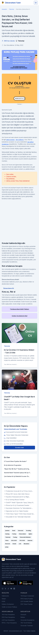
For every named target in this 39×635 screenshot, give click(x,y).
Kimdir (14, 543)
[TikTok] (8, 588)
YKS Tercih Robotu (26, 623)
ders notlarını (20, 139)
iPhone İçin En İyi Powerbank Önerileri (17, 505)
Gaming (7, 534)
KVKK (3, 601)
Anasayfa (4, 9)
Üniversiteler (22, 534)
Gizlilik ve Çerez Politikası (9, 607)
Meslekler (26, 543)
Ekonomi (7, 543)
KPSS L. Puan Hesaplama (9, 623)
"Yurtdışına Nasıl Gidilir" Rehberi (19, 309)
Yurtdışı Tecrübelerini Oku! (19, 316)
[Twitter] (5, 588)
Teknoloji (11, 9)
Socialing (28, 530)
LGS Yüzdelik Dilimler (27, 601)
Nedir (13, 530)
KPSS (6, 547)
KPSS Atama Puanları (27, 598)
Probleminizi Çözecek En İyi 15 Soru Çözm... (19, 491)
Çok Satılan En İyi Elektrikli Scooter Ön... (17, 476)
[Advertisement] (19, 221)
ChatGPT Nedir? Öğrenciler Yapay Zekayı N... (20, 502)
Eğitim (30, 534)
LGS (20, 543)
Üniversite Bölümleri (25, 537)
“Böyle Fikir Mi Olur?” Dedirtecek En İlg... (17, 469)
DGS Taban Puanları (26, 604)
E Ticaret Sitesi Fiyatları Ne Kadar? (15, 461)
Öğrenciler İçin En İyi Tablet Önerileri (17, 511)
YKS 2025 (22, 540)
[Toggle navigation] (36, 3)
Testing (15, 537)
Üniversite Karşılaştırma (27, 620)
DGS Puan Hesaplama (8, 617)
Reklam (23, 617)
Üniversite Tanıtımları (27, 625)
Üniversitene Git (8, 288)
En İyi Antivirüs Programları (12, 465)
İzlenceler (20, 530)
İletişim (4, 598)
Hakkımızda (5, 596)
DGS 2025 (14, 540)
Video (7, 540)
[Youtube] (11, 588)
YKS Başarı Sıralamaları (27, 596)
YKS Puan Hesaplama (8, 614)
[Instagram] (2, 588)
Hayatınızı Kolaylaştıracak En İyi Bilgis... (18, 497)
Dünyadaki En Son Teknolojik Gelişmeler (18, 517)
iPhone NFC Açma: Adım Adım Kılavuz (18, 494)
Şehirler (7, 530)
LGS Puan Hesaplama (8, 620)
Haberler (30, 540)
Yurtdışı (14, 534)
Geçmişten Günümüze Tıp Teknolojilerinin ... (19, 508)
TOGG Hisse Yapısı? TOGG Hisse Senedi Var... (20, 514)
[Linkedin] (14, 588)
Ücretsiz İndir (19, 447)
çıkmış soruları (10, 139)
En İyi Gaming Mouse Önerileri (15, 500)
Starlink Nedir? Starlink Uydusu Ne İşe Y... (17, 472)
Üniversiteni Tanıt (13, 3)
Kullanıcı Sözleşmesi (8, 604)
